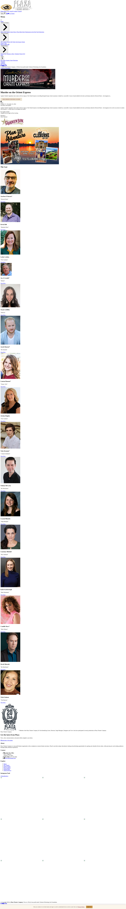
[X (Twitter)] (5, 65)
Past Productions (40, 32)
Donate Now (4, 53)
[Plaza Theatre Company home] (17, 10)
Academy (15, 11)
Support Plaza (7, 769)
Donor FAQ (22, 53)
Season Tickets (7, 766)
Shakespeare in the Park (30, 32)
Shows (5, 11)
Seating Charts (9, 60)
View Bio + (3, 201)
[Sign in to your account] (7, 13)
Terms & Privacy (7, 770)
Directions (15, 60)
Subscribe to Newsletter (7, 740)
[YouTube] (3, 65)
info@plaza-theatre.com (10, 758)
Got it (89, 906)
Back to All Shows (5, 68)
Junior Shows (13, 32)
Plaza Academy (7, 767)
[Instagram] (1, 65)
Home (2, 11)
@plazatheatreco (4, 776)
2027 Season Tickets (5, 42)
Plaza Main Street (21, 32)
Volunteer (17, 53)
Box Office (3, 60)
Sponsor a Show (10, 53)
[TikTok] (4, 65)
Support (20, 11)
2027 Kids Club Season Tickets (17, 42)
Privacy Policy (81, 906)
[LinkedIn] (6, 65)
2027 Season (10, 11)
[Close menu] (1, 20)
